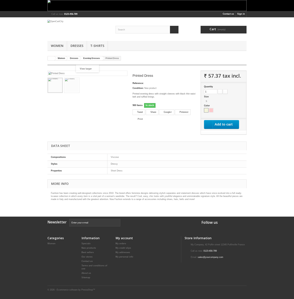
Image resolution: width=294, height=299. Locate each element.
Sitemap (85, 277)
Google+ (167, 112)
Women (57, 46)
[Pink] (211, 110)
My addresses (123, 252)
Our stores (87, 257)
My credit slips (123, 248)
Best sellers (87, 252)
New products (88, 248)
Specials (86, 243)
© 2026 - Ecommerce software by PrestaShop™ (71, 289)
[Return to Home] (51, 58)
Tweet (139, 112)
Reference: (138, 83)
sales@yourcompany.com (210, 257)
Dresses (76, 46)
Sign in (241, 14)
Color (207, 105)
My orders (121, 243)
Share (153, 112)
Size (206, 96)
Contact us (228, 14)
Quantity (208, 86)
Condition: (138, 88)
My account (124, 238)
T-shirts (97, 46)
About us (86, 273)
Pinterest (183, 112)
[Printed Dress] (55, 85)
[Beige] (206, 110)
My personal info (124, 257)
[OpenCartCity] (78, 28)
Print (140, 119)
